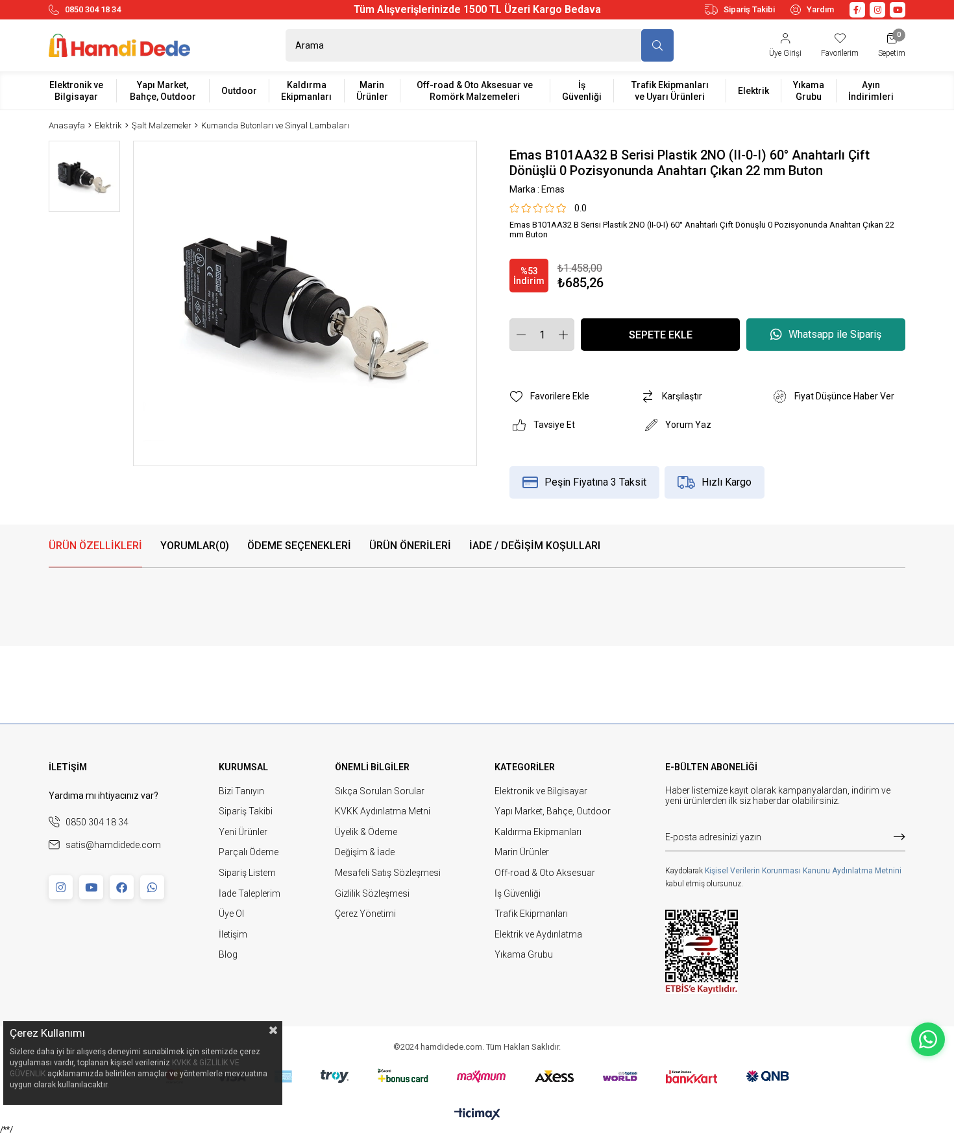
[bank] (477, 1076)
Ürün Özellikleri (95, 545)
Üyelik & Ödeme (366, 832)
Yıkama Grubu (524, 954)
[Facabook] (122, 887)
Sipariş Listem (247, 873)
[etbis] (701, 952)
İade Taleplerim (249, 893)
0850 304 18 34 (93, 9)
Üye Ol (231, 913)
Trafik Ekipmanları (531, 913)
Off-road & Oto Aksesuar (545, 873)
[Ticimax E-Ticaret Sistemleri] (477, 1115)
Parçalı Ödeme (248, 852)
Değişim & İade (365, 852)
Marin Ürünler (522, 852)
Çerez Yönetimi (365, 913)
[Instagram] (61, 887)
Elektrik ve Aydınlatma (538, 934)
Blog (228, 954)
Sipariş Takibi (749, 9)
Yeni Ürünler (243, 832)
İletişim (233, 934)
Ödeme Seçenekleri (299, 545)
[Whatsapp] (152, 887)
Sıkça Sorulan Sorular (379, 791)
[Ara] (657, 45)
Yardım (820, 9)
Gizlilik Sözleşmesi (372, 893)
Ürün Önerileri (410, 545)
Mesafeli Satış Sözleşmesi (388, 873)
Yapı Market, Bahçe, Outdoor (553, 811)
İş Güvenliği (518, 893)
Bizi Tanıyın (241, 791)
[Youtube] (91, 887)
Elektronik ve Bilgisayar (541, 791)
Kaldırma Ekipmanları (538, 832)
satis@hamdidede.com (113, 844)
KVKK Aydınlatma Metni (382, 811)
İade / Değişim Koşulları (534, 545)
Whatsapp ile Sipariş (835, 334)
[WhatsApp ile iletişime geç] (928, 1039)
